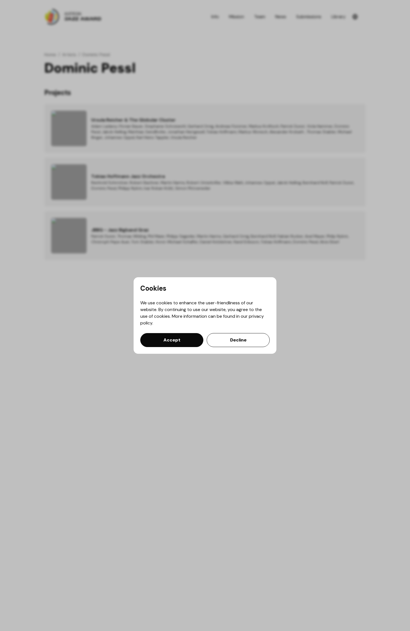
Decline (238, 340)
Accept (171, 340)
